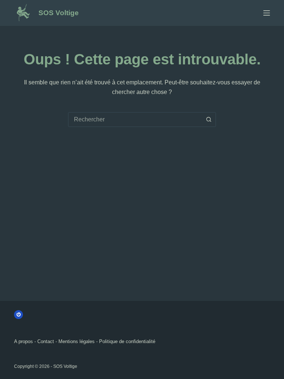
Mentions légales (76, 341)
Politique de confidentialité (127, 341)
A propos (23, 341)
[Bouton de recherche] (209, 120)
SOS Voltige (58, 13)
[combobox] (135, 119)
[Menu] (266, 13)
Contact (45, 341)
